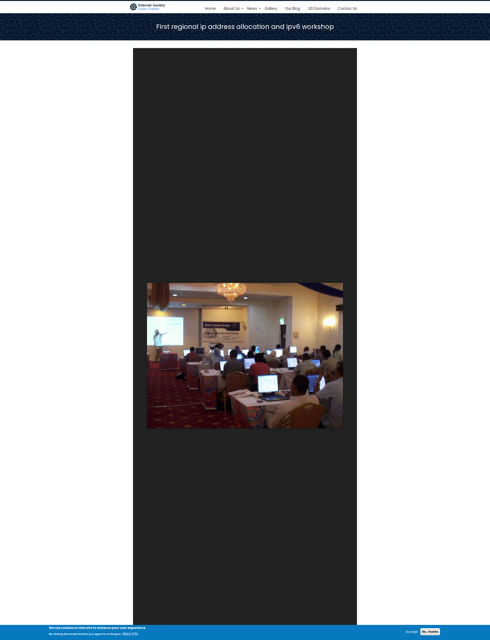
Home (210, 8)
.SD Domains (319, 8)
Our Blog (292, 8)
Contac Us (347, 8)
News (254, 10)
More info (130, 633)
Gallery (271, 8)
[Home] (147, 7)
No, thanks (430, 632)
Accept (412, 631)
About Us (233, 10)
